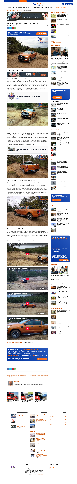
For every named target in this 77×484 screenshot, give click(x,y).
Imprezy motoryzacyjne (54, 41)
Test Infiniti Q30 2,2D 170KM (61, 113)
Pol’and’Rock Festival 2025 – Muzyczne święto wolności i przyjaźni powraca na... (63, 287)
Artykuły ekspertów (9, 399)
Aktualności (18, 7)
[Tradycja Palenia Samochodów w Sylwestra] (53, 178)
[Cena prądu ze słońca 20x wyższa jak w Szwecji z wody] (53, 36)
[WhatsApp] (15, 28)
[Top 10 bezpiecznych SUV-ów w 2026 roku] (32, 416)
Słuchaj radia (42, 33)
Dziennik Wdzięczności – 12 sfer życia (63, 326)
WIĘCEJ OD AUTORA (24, 390)
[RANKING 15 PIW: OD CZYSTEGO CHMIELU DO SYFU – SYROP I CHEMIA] (32, 421)
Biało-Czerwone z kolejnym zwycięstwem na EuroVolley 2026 (21, 415)
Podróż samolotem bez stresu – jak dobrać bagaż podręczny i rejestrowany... (63, 224)
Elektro (22, 399)
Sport (42, 7)
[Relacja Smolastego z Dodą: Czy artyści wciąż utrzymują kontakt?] (53, 168)
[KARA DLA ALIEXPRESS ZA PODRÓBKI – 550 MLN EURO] (53, 26)
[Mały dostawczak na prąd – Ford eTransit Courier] (41, 396)
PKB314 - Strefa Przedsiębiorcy (58, 12)
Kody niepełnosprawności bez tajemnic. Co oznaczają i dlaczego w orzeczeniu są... (63, 67)
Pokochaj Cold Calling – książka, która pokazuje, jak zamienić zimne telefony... (63, 311)
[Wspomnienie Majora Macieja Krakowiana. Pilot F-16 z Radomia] (53, 183)
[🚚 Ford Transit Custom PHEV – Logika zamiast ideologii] (13, 396)
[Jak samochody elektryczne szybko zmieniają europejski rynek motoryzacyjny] (53, 133)
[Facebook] (64, 1)
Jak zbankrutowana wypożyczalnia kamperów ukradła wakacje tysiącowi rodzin (63, 209)
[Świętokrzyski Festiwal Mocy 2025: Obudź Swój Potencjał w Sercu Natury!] (53, 298)
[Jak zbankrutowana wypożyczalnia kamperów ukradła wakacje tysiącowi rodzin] (53, 209)
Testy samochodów (19, 10)
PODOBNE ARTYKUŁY (12, 390)
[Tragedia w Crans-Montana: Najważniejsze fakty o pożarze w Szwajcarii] (53, 173)
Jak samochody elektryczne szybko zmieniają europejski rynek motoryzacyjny (63, 133)
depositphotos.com (40, 474)
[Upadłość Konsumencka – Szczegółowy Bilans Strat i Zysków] (32, 440)
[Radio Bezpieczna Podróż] (38, 4)
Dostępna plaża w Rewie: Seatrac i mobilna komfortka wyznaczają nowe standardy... (63, 72)
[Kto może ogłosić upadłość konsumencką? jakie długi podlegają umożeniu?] (32, 450)
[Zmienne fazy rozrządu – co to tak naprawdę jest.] (53, 125)
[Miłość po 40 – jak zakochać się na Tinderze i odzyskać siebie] (53, 322)
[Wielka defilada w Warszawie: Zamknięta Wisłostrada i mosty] (53, 163)
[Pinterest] (13, 28)
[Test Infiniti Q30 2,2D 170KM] (53, 115)
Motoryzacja (14, 10)
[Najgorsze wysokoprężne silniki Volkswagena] (53, 105)
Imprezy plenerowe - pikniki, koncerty (57, 42)
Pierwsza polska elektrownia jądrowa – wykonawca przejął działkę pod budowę (63, 30)
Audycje (29, 7)
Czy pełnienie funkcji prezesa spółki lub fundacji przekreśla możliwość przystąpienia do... (41, 444)
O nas (51, 7)
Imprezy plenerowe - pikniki (54, 273)
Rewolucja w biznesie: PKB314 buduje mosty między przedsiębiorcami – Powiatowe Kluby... (63, 187)
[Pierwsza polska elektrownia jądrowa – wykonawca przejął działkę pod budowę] (53, 31)
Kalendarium (54, 264)
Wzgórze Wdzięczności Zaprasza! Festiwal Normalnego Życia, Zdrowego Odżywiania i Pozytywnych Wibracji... (63, 302)
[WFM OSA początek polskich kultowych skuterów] (53, 110)
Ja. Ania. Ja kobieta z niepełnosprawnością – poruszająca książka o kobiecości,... (63, 316)
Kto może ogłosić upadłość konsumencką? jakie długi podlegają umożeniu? (41, 450)
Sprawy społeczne (55, 45)
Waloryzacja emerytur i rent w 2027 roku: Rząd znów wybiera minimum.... (59, 57)
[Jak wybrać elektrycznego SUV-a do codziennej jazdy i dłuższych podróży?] (53, 139)
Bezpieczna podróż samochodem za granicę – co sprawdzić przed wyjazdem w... (63, 219)
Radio (24, 7)
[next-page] (9, 403)
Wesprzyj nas (43, 358)
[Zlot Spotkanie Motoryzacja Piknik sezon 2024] (32, 426)
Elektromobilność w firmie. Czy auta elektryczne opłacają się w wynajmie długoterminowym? (63, 143)
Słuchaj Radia (23, 1)
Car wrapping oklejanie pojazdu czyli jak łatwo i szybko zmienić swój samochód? (16, 376)
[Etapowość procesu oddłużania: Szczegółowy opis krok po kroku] (32, 455)
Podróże (53, 205)
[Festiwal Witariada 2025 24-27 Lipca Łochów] (53, 293)
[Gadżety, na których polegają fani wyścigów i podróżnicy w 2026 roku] (53, 230)
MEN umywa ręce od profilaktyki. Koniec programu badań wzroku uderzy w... (62, 78)
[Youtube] (65, 1)
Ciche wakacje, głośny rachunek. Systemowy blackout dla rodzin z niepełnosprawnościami (62, 83)
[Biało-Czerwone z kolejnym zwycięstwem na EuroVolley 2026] (13, 416)
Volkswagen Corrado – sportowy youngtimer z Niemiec (38, 375)
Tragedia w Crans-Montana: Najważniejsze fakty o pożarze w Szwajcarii (62, 172)
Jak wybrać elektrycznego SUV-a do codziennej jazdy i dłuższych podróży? (63, 138)
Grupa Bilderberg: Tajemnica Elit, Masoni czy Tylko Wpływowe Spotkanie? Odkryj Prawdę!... (62, 15)
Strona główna (11, 7)
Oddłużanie (57, 200)
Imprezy (53, 159)
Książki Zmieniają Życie (56, 308)
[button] (62, 1)
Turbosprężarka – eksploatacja (62, 118)
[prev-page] (7, 403)
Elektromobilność (55, 130)
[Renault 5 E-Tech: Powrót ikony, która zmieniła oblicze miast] (27, 396)
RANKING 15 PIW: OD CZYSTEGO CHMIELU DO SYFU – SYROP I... (41, 420)
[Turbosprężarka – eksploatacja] (53, 120)
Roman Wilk (10, 25)
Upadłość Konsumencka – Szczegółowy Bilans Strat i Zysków (40, 439)
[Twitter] (10, 28)
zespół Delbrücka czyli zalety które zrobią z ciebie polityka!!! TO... (22, 421)
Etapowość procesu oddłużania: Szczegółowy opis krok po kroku (41, 455)
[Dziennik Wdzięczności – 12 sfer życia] (53, 327)
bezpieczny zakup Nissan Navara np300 (14, 342)
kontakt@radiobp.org (38, 477)
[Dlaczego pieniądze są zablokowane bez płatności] (53, 214)
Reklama (47, 7)
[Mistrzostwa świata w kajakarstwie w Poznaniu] (13, 426)
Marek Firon (52, 59)
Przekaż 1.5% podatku (61, 7)
